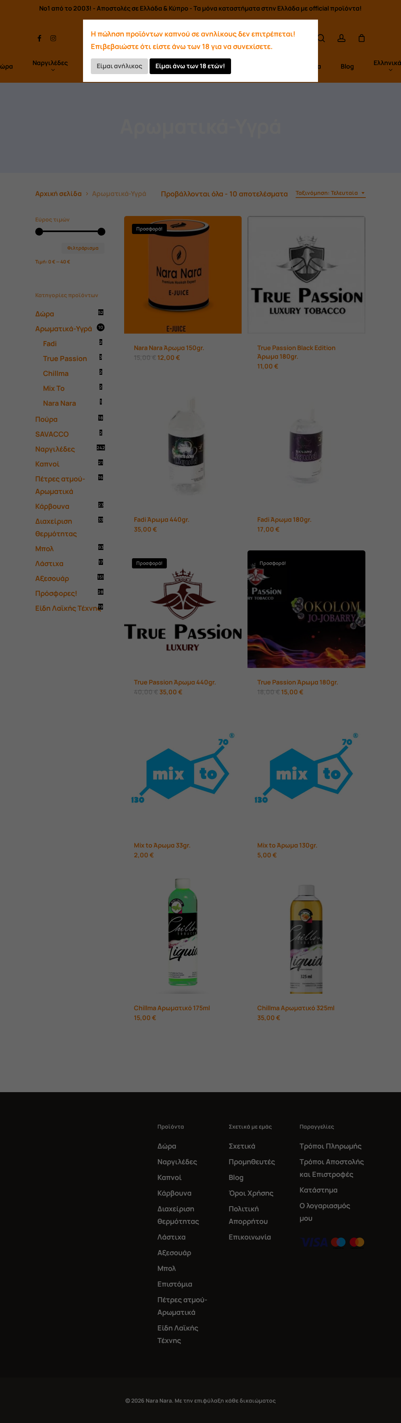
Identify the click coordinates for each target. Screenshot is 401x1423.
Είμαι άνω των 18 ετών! (190, 66)
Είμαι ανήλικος (119, 66)
